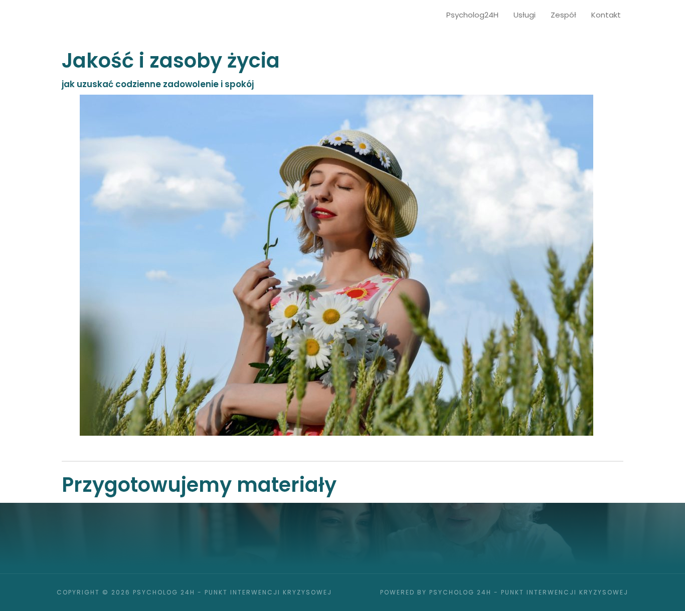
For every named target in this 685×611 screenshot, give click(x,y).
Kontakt (606, 15)
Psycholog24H (472, 15)
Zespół (563, 15)
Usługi (524, 15)
